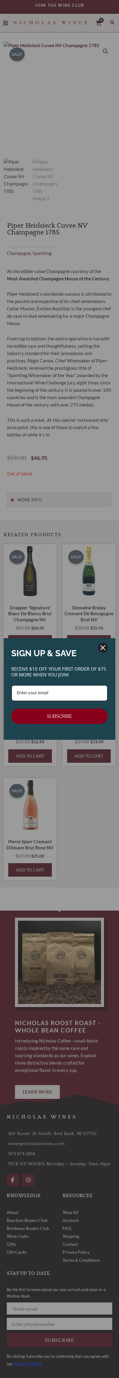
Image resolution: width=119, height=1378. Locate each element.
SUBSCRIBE (59, 716)
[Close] (102, 647)
